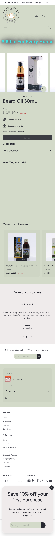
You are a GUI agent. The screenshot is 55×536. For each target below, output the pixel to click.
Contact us (7, 466)
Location (6, 425)
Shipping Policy (9, 459)
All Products (7, 422)
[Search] (49, 27)
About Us (6, 444)
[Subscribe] (43, 525)
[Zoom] (43, 89)
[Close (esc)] (52, 487)
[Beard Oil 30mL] (21, 191)
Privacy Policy (8, 451)
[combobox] (27, 27)
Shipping (6, 131)
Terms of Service (9, 448)
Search (5, 440)
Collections (7, 429)
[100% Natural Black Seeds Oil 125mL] (21, 253)
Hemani (23, 224)
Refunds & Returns (10, 455)
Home (5, 418)
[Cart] (43, 15)
